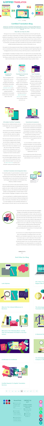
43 (15, 391)
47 (27, 391)
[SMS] (40, 401)
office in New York (9, 162)
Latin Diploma (6, 283)
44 (18, 391)
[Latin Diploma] (14, 270)
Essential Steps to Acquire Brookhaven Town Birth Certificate (17, 419)
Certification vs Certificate (9, 359)
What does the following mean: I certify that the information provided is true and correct (14, 332)
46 (24, 391)
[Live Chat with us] (40, 405)
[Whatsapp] (40, 408)
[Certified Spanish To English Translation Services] (14, 371)
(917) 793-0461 (28, 413)
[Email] (40, 415)
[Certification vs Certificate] (14, 346)
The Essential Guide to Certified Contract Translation (17, 412)
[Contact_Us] (40, 419)
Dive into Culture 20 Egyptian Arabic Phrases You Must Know (17, 405)
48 (30, 391)
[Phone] (40, 412)
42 (12, 391)
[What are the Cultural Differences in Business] (14, 295)
